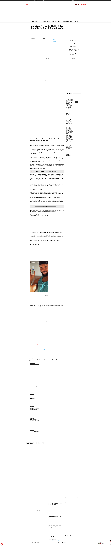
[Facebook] (75, 4)
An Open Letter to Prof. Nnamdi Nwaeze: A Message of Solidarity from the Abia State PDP (34, 420)
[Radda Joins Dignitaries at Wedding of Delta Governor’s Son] (34, 503)
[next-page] (31, 436)
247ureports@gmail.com (56, 540)
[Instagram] (76, 4)
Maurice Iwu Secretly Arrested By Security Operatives (55, 504)
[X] (78, 4)
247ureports (31, 374)
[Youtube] (79, 4)
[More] (59, 42)
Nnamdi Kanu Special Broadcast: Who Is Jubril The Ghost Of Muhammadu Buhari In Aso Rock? (55, 515)
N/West (71, 46)
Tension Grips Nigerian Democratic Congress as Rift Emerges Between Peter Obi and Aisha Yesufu (69, 118)
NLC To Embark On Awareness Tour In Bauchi (58, 359)
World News (68, 103)
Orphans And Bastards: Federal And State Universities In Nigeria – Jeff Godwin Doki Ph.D (34, 397)
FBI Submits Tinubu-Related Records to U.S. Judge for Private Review (69, 100)
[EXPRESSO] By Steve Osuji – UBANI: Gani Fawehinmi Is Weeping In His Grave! (34, 385)
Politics (67, 113)
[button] (27, 4)
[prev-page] (30, 436)
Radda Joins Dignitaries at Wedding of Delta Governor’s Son (74, 44)
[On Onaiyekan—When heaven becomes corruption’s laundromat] (34, 427)
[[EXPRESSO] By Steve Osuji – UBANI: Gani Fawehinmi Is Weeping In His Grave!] (34, 380)
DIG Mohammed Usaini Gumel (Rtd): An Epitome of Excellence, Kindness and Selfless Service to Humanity (34, 408)
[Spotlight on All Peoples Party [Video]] (55, 469)
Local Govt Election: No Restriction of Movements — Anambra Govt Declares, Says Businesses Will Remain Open (69, 129)
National (68, 155)
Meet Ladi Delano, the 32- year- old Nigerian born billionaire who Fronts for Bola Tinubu (55, 526)
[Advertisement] (55, 14)
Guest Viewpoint (76, 28)
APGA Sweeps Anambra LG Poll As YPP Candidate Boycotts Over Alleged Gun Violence (69, 109)
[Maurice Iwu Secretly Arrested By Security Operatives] (55, 498)
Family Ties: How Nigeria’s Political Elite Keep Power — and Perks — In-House (69, 151)
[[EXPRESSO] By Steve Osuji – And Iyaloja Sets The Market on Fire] (34, 369)
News (70, 40)
